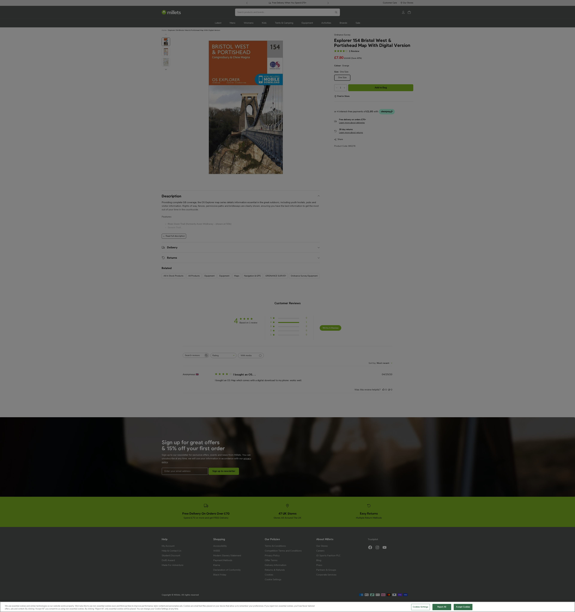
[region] (287, 607)
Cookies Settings (420, 607)
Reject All (441, 607)
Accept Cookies (463, 607)
